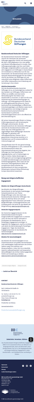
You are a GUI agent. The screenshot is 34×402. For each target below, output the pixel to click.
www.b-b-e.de (5, 385)
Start (2, 26)
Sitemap (3, 369)
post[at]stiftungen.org (7, 296)
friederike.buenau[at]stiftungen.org (13, 310)
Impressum (4, 364)
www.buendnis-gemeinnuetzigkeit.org (13, 256)
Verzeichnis (15, 26)
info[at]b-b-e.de (5, 383)
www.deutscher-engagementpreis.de (13, 233)
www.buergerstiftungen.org (20, 206)
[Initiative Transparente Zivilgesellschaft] (10, 391)
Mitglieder (8, 26)
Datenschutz (4, 367)
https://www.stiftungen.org (9, 298)
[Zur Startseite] (4, 3)
